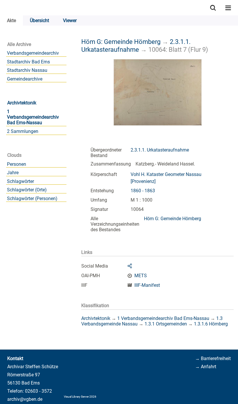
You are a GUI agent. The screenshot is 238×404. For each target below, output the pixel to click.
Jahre (13, 172)
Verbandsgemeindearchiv (33, 53)
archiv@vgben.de (24, 399)
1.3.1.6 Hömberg (211, 324)
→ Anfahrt (205, 366)
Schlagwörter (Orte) (27, 190)
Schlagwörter (20, 181)
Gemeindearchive (24, 79)
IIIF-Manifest (147, 285)
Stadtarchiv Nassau (27, 70)
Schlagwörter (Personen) (32, 198)
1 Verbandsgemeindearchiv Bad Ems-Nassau (33, 117)
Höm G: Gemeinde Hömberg (121, 41)
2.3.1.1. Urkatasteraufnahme (136, 45)
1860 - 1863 (143, 190)
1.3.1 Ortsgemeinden (166, 324)
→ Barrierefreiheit (213, 358)
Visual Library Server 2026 (80, 396)
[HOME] (2, 7)
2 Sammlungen (22, 131)
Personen (16, 164)
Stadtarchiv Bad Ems (28, 62)
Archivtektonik (21, 103)
